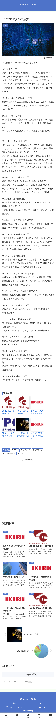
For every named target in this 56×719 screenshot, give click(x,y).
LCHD (16, 450)
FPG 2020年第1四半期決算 (8, 434)
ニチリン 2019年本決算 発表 (37, 412)
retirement (41, 707)
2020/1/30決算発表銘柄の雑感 (22, 434)
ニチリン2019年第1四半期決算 (37, 436)
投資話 (7, 450)
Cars (15, 703)
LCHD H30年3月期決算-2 (8, 412)
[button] (50, 466)
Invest (41, 703)
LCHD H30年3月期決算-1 (22, 412)
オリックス (27, 450)
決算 (21, 454)
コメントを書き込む (28, 674)
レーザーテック (10, 454)
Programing (28, 711)
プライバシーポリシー (15, 707)
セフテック (39, 450)
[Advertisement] (28, 489)
